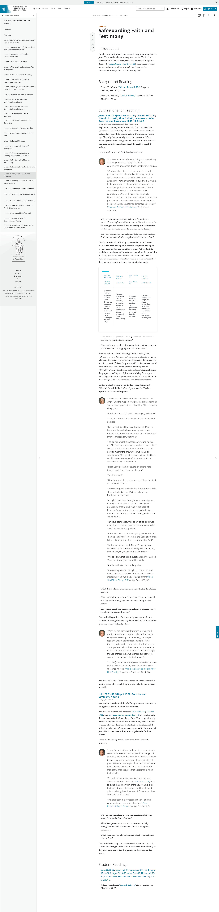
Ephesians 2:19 (142, 781)
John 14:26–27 (106, 115)
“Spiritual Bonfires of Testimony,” (122, 207)
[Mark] (92, 40)
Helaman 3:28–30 (144, 118)
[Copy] (92, 45)
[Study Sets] (199, 15)
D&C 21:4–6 (120, 283)
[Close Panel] (33, 15)
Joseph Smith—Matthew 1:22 (121, 63)
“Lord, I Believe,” (127, 95)
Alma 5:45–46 (126, 118)
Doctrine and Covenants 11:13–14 (117, 121)
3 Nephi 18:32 (122, 694)
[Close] (92, 35)
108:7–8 (106, 879)
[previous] (39, 458)
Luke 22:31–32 (106, 694)
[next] (216, 458)
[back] (3, 15)
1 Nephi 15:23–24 (145, 115)
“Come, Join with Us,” (129, 87)
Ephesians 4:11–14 (125, 115)
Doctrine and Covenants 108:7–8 (124, 715)
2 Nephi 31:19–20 (108, 118)
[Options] (214, 15)
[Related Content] (209, 15)
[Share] (92, 48)
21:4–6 (140, 121)
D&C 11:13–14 (133, 283)
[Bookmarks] (204, 15)
